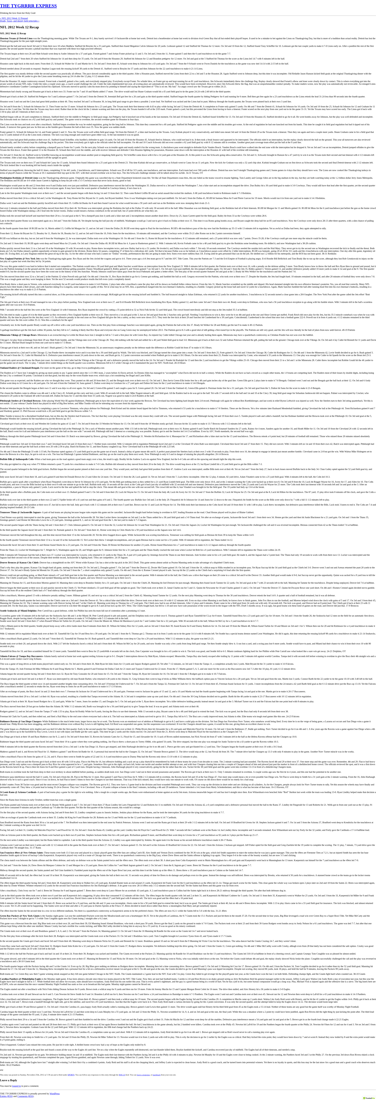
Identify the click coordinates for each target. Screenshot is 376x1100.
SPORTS (71, 1075)
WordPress (55, 1093)
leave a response (143, 1075)
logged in (16, 1086)
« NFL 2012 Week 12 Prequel (14, 18)
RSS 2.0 (122, 1075)
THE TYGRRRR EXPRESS (28, 5)
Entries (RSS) (6, 1096)
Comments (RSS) (25, 1096)
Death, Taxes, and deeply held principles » (19, 21)
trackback (157, 1075)
